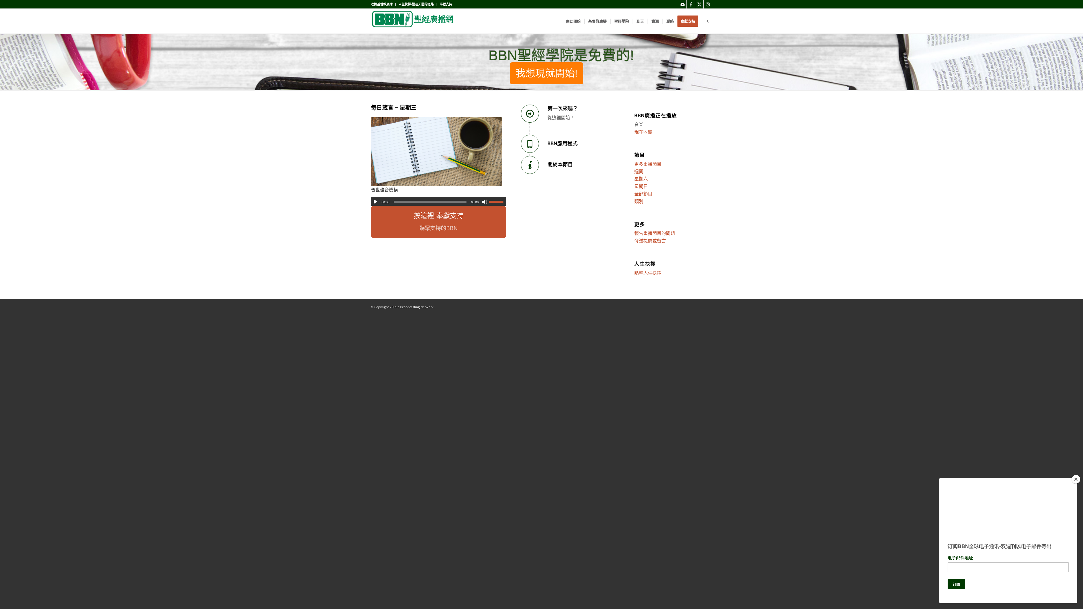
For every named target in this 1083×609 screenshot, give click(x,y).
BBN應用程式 (562, 143)
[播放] (375, 202)
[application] (438, 201)
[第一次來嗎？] (530, 114)
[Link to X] (699, 4)
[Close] (1076, 479)
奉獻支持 (446, 4)
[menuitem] (383, 4)
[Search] (707, 21)
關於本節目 (560, 164)
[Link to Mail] (682, 4)
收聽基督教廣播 (382, 4)
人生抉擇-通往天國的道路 (416, 4)
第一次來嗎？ (562, 108)
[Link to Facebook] (691, 4)
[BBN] (413, 21)
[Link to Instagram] (708, 4)
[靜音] (485, 202)
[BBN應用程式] (530, 144)
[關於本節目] (530, 165)
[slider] (497, 201)
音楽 (638, 124)
